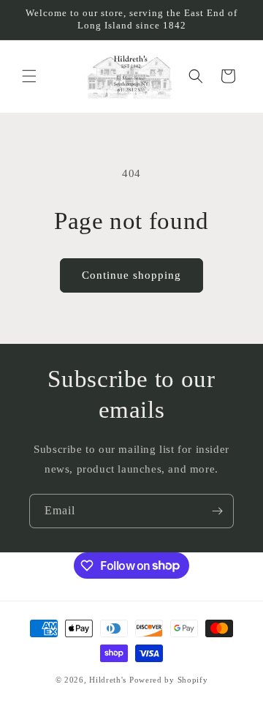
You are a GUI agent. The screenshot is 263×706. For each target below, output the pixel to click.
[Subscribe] (217, 511)
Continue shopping (131, 275)
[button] (29, 76)
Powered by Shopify (168, 679)
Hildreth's (107, 679)
